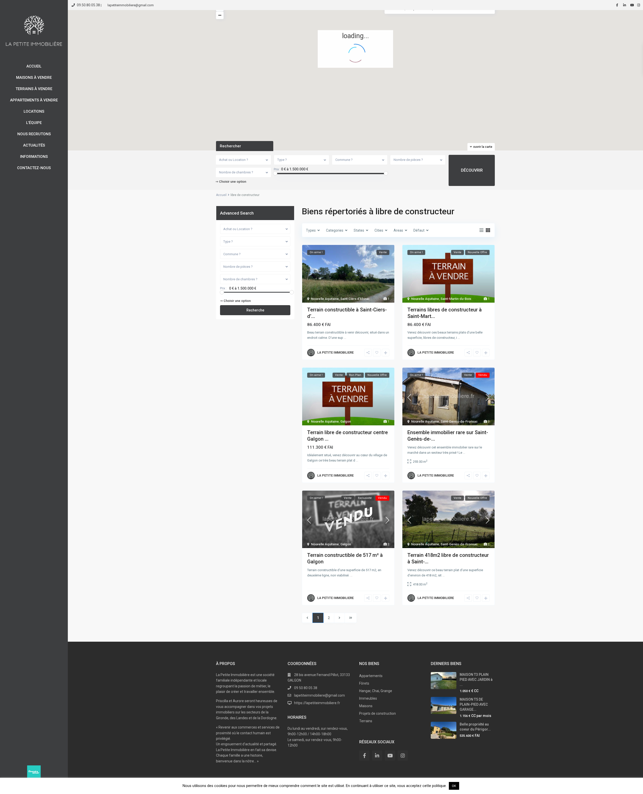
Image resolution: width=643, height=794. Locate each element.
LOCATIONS (34, 111)
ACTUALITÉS (34, 145)
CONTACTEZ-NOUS (34, 168)
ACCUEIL (33, 66)
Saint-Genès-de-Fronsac (459, 421)
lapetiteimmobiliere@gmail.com (319, 695)
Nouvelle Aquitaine (325, 299)
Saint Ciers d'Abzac (355, 299)
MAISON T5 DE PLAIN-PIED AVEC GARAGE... (474, 704)
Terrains (365, 721)
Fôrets (364, 683)
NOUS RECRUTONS (34, 134)
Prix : (277, 169)
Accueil (221, 195)
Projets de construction (377, 713)
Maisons (365, 706)
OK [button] (454, 786)
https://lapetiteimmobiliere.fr (317, 703)
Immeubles (368, 698)
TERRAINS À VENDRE (34, 89)
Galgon (345, 421)
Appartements (371, 676)
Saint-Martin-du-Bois (456, 299)
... (345, 338)
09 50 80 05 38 (305, 688)
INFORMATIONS (34, 156)
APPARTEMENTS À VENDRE (34, 100)
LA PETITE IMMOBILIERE (335, 352)
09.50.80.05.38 (88, 5)
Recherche (255, 310)
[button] (305, 34)
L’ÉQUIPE (34, 122)
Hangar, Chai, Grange (375, 691)
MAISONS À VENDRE (34, 77)
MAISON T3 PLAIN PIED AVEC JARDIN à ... (476, 680)
